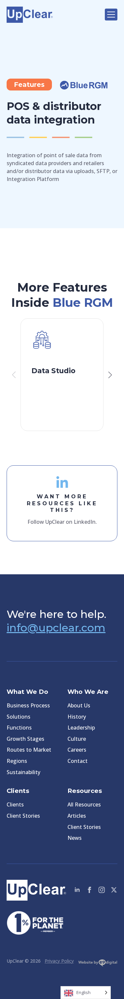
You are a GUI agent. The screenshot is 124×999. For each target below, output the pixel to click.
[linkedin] (77, 890)
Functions (19, 727)
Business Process (28, 705)
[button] (110, 375)
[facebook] (89, 890)
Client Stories (23, 815)
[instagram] (102, 890)
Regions (17, 761)
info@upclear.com (56, 627)
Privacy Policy (59, 961)
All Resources (84, 804)
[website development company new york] (97, 964)
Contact (77, 761)
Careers (76, 749)
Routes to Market (29, 749)
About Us (78, 705)
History (76, 716)
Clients (15, 804)
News (74, 837)
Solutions (18, 716)
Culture (76, 738)
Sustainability (23, 772)
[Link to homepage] (52, 15)
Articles (76, 815)
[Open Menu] (111, 14)
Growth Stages (25, 738)
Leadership (81, 727)
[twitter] (114, 890)
